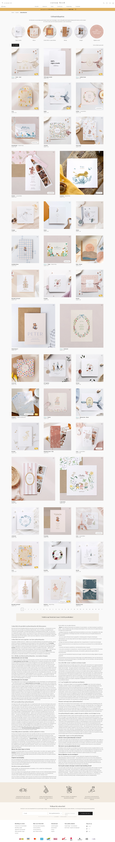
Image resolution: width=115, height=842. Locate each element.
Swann (45, 230)
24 (92, 609)
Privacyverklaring (37, 829)
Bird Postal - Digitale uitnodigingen (72, 827)
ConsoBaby (51, 643)
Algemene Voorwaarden (20, 829)
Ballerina (46, 604)
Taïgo (49, 264)
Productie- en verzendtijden (21, 825)
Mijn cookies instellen (37, 831)
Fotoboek (78, 6)
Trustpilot (85, 684)
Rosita (49, 417)
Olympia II (14, 417)
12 (56, 609)
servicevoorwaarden (63, 816)
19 (77, 609)
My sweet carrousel (16, 298)
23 (89, 609)
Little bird (14, 536)
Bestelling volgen (18, 827)
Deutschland (54, 827)
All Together (46, 383)
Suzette (13, 195)
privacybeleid (56, 816)
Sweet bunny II (15, 348)
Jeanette (46, 145)
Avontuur (62, 195)
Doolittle (13, 647)
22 (86, 609)
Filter (16, 45)
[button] (75, 9)
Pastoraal (66, 348)
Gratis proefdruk (36, 827)
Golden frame (83, 77)
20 (80, 609)
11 (52, 609)
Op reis (77, 570)
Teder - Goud (18, 77)
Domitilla (46, 570)
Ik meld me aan (85, 813)
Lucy (13, 111)
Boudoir (77, 298)
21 (83, 609)
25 (95, 609)
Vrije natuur (78, 145)
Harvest (77, 383)
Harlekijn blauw (15, 264)
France (52, 829)
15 (65, 609)
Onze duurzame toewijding (39, 825)
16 (68, 609)
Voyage (13, 230)
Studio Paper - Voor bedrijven (71, 825)
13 (59, 609)
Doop (52, 6)
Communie (59, 6)
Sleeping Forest (79, 604)
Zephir (45, 111)
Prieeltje (46, 298)
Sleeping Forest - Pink (48, 451)
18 (74, 609)
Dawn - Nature (79, 264)
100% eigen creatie (48, 77)
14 (62, 609)
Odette (77, 230)
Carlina (77, 111)
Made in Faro (49, 650)
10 (49, 609)
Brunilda (13, 451)
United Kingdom (54, 825)
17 (71, 609)
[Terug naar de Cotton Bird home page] (57, 4)
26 (98, 609)
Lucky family (62, 501)
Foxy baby (46, 536)
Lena (77, 451)
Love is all (14, 383)
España (52, 831)
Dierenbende (14, 145)
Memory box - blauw (84, 417)
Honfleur (13, 501)
